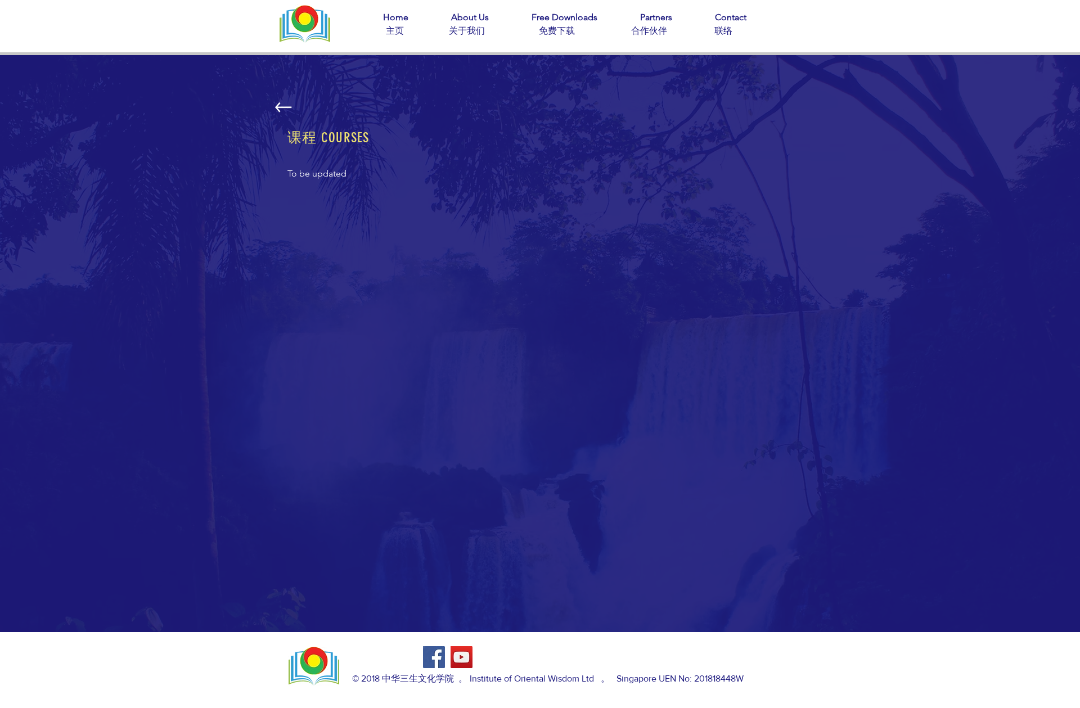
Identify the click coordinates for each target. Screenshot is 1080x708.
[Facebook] (434, 657)
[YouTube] (461, 657)
